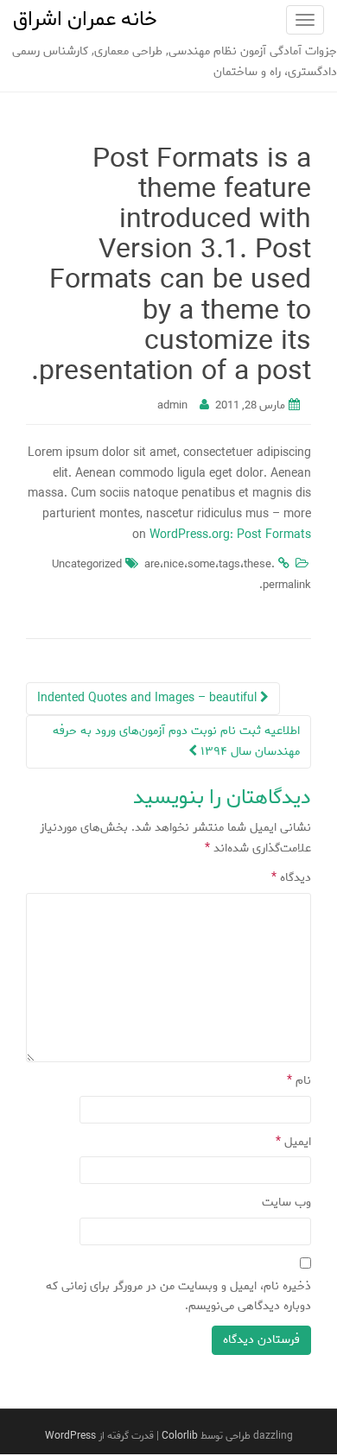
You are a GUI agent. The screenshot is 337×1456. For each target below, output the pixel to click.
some (201, 564)
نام (299, 1081)
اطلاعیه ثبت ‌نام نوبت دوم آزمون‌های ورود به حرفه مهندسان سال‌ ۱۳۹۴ (176, 741)
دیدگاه (291, 878)
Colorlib (180, 1436)
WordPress (70, 1436)
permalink (287, 585)
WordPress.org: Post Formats (230, 535)
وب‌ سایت (286, 1202)
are (152, 564)
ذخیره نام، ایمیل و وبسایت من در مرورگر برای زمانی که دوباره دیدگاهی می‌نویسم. (178, 1296)
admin (172, 405)
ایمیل (293, 1142)
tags (229, 564)
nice (173, 564)
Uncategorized (87, 564)
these (257, 564)
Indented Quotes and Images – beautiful (148, 698)
